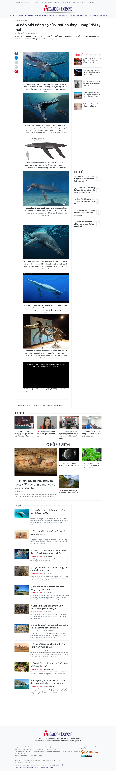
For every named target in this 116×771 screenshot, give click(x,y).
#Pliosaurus (22, 405)
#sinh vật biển (32, 405)
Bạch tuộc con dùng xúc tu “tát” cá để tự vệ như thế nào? (49, 664)
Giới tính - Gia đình (82, 15)
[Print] (16, 67)
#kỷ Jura (49, 405)
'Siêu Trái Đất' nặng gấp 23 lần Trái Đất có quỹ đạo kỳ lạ (85, 201)
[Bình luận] (16, 71)
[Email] (16, 62)
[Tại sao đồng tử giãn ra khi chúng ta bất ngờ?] (78, 106)
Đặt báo (36, 2)
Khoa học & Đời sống (58, 7)
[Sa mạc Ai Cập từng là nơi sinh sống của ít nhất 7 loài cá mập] (21, 647)
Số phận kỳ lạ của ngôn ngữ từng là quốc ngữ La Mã (47, 532)
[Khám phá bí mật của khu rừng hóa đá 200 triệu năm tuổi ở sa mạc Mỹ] (78, 95)
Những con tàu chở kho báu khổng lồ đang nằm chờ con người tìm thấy (48, 551)
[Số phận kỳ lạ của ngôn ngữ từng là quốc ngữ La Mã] (21, 535)
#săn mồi (41, 405)
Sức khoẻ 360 (94, 15)
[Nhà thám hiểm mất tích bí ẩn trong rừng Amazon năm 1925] (78, 84)
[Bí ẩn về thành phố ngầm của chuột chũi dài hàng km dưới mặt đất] (21, 609)
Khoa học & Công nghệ (26, 15)
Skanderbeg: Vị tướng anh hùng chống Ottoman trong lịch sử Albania (49, 626)
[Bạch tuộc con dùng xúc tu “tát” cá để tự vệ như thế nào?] (21, 667)
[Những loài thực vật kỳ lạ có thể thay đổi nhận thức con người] (92, 454)
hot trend (19, 413)
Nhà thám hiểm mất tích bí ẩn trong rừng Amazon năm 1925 (92, 83)
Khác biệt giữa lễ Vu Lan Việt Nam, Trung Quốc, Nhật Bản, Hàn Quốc (92, 61)
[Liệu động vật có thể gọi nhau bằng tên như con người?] (21, 513)
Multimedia (103, 15)
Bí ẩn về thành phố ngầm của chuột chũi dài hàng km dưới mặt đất (47, 607)
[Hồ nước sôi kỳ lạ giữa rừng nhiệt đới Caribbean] (69, 481)
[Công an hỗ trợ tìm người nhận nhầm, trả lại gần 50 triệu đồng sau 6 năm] (69, 422)
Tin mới (17, 505)
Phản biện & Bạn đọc (68, 15)
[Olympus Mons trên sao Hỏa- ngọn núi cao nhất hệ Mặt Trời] (21, 571)
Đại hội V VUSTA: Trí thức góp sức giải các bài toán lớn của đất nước (23, 433)
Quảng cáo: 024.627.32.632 (80, 2)
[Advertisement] (58, 708)
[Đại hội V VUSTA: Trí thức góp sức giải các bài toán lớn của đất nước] (24, 422)
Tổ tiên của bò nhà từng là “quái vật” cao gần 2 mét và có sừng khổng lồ (84, 190)
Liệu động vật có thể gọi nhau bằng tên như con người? (47, 511)
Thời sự (14, 15)
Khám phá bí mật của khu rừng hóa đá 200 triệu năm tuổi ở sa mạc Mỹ (91, 95)
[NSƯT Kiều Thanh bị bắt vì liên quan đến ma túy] (47, 422)
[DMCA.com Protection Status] (86, 755)
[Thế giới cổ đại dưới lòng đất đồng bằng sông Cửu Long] (21, 590)
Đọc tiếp (80, 55)
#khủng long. (58, 405)
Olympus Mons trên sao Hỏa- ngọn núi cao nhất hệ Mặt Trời (49, 569)
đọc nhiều (79, 172)
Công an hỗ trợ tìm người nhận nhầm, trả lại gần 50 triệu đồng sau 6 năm (68, 434)
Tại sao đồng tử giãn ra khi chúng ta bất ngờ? (92, 105)
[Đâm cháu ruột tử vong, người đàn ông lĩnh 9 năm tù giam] (92, 422)
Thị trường (47, 15)
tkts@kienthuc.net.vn (47, 767)
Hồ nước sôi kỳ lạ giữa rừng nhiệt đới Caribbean (68, 492)
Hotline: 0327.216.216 (46, 2)
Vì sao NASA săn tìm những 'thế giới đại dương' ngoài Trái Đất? (91, 72)
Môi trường (57, 15)
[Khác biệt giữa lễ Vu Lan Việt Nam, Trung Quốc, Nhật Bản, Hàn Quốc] (78, 61)
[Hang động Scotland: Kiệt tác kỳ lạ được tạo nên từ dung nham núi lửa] (21, 684)
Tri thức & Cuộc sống (89, 752)
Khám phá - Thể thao (21, 20)
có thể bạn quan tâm (58, 444)
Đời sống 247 (39, 15)
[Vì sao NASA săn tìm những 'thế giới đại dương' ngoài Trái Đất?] (78, 72)
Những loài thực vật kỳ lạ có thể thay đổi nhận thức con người (91, 465)
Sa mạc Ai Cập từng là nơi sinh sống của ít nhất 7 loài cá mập (48, 645)
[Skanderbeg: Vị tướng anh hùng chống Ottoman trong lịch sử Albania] (21, 628)
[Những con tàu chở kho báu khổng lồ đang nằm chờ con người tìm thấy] (21, 554)
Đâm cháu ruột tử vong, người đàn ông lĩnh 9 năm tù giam (91, 433)
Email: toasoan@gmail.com (62, 2)
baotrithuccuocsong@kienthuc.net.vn (29, 767)
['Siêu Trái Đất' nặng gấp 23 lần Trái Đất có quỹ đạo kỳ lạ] (69, 454)
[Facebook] (16, 53)
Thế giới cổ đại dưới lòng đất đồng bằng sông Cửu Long (47, 588)
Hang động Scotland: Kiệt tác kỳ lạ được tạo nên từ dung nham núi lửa (47, 681)
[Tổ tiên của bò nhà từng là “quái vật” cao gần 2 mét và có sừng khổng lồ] (35, 462)
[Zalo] (16, 58)
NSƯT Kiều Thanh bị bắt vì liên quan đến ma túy (46, 433)
